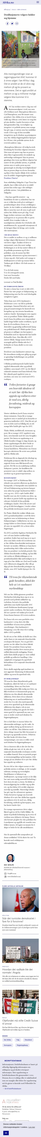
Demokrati (28, 1040)
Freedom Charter (10, 178)
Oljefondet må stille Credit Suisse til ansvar (20, 1022)
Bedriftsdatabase (13, 1061)
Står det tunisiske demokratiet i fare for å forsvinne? (19, 920)
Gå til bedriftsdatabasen (13, 1089)
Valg (17, 1040)
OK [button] (6, 1133)
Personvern (6, 1114)
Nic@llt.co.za (10, 873)
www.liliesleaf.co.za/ (13, 876)
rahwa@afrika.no (14, 1111)
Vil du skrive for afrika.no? (11, 1107)
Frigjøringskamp (22, 1045)
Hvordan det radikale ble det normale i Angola (17, 971)
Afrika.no (8, 2)
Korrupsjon (7, 1045)
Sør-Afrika (7, 1040)
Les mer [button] (31, 1127)
